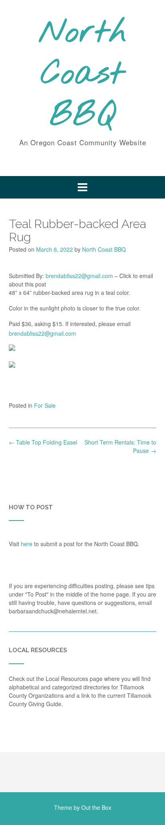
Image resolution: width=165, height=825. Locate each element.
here (26, 544)
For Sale (45, 405)
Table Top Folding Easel (43, 442)
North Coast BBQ (83, 74)
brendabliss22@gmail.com (79, 276)
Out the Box (96, 807)
